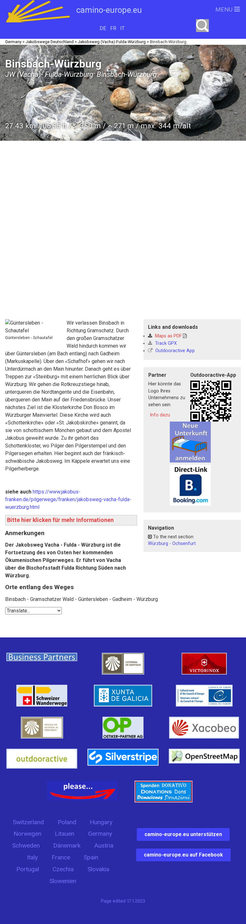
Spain (91, 857)
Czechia (63, 869)
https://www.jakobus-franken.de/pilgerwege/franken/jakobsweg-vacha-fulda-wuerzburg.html (68, 499)
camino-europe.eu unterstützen (183, 834)
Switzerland (28, 822)
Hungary (101, 822)
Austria (103, 845)
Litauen (64, 833)
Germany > (15, 41)
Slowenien (62, 881)
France (61, 857)
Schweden (26, 845)
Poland (67, 822)
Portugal (27, 869)
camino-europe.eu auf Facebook (183, 855)
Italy (32, 857)
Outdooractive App (174, 350)
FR (113, 28)
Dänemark (66, 845)
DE (103, 28)
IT (122, 28)
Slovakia (98, 869)
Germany (100, 833)
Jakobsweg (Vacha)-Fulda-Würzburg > (113, 41)
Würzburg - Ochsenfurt (172, 543)
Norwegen (27, 833)
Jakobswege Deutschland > (51, 41)
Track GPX (165, 343)
